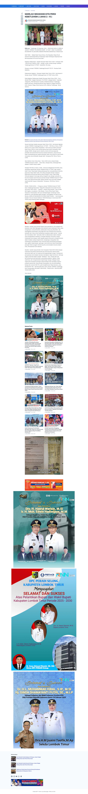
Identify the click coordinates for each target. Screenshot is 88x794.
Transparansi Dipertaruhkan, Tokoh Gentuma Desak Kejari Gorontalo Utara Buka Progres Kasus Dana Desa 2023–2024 (34, 388)
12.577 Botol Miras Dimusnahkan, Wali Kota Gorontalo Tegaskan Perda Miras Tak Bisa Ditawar (54, 409)
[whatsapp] (22, 21)
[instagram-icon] (14, 776)
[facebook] (22, 16)
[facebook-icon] (12, 776)
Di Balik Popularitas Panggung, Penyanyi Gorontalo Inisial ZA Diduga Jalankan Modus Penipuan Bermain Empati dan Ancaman (53, 430)
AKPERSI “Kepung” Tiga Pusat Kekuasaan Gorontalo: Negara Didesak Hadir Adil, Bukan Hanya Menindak (34, 366)
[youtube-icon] (16, 776)
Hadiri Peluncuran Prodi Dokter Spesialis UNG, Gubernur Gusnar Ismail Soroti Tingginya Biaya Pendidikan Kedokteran (34, 430)
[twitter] (22, 19)
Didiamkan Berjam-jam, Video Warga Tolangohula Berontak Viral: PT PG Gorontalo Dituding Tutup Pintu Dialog (53, 388)
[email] (22, 24)
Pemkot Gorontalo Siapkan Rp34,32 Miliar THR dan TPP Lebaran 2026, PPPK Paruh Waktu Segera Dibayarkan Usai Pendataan (54, 367)
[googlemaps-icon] (21, 776)
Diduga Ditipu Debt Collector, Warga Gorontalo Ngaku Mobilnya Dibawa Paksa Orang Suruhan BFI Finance (33, 409)
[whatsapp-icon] (19, 776)
